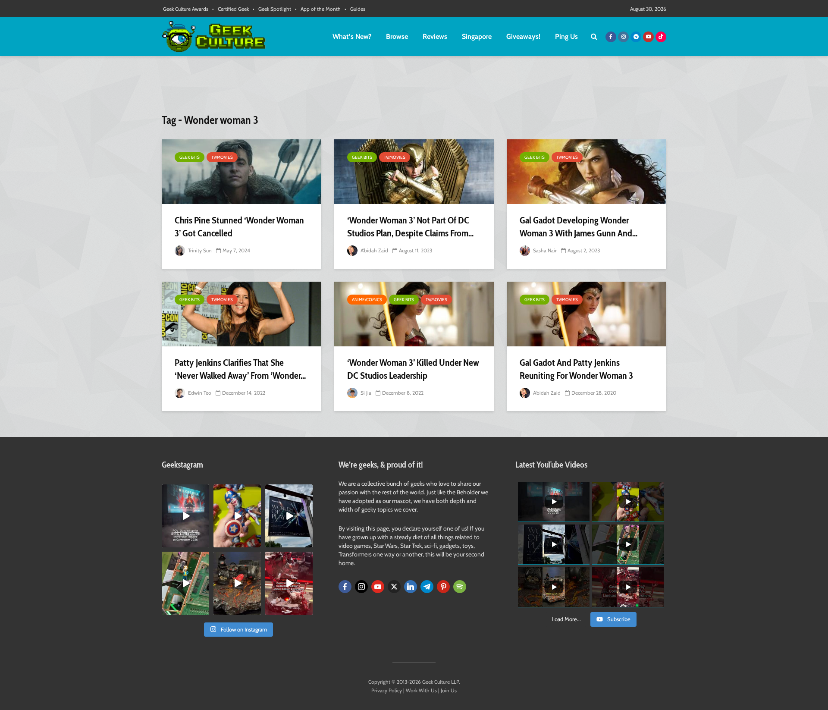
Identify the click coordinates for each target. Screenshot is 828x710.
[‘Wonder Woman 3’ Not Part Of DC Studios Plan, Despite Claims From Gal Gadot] (414, 171)
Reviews (435, 36)
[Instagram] (361, 586)
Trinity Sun (199, 250)
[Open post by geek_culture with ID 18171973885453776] (237, 515)
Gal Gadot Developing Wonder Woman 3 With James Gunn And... (578, 226)
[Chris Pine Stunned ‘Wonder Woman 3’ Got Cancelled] (241, 171)
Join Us (449, 690)
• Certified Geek (230, 9)
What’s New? (351, 36)
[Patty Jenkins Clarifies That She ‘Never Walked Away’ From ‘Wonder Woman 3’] (241, 314)
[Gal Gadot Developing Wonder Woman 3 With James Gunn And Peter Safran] (586, 171)
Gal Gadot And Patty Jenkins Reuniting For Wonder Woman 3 (576, 369)
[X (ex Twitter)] (394, 586)
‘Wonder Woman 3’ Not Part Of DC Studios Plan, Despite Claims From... (410, 226)
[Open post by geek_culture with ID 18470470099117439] (237, 583)
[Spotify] (459, 586)
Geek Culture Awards (185, 9)
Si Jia (365, 393)
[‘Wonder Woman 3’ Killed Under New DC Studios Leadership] (414, 314)
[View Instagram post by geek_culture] (204, 542)
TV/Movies (222, 157)
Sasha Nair (544, 250)
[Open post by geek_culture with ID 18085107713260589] (289, 583)
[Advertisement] (414, 88)
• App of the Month (318, 9)
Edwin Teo (199, 393)
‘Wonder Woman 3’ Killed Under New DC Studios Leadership (413, 369)
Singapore (477, 36)
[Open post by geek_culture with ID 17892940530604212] (185, 583)
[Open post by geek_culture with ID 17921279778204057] (289, 515)
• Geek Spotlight (272, 9)
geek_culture (184, 491)
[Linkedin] (410, 586)
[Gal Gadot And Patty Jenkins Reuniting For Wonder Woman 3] (586, 314)
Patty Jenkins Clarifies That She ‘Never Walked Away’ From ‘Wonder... (240, 369)
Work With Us (421, 690)
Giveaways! (523, 36)
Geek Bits (189, 157)
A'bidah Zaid (373, 250)
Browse (397, 36)
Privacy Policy (386, 690)
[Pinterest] (443, 586)
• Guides (355, 9)
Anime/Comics (367, 299)
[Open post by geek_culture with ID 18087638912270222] (185, 515)
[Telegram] (426, 586)
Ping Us (566, 36)
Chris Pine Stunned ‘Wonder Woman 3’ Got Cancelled (239, 226)
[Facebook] (345, 586)
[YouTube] (377, 586)
